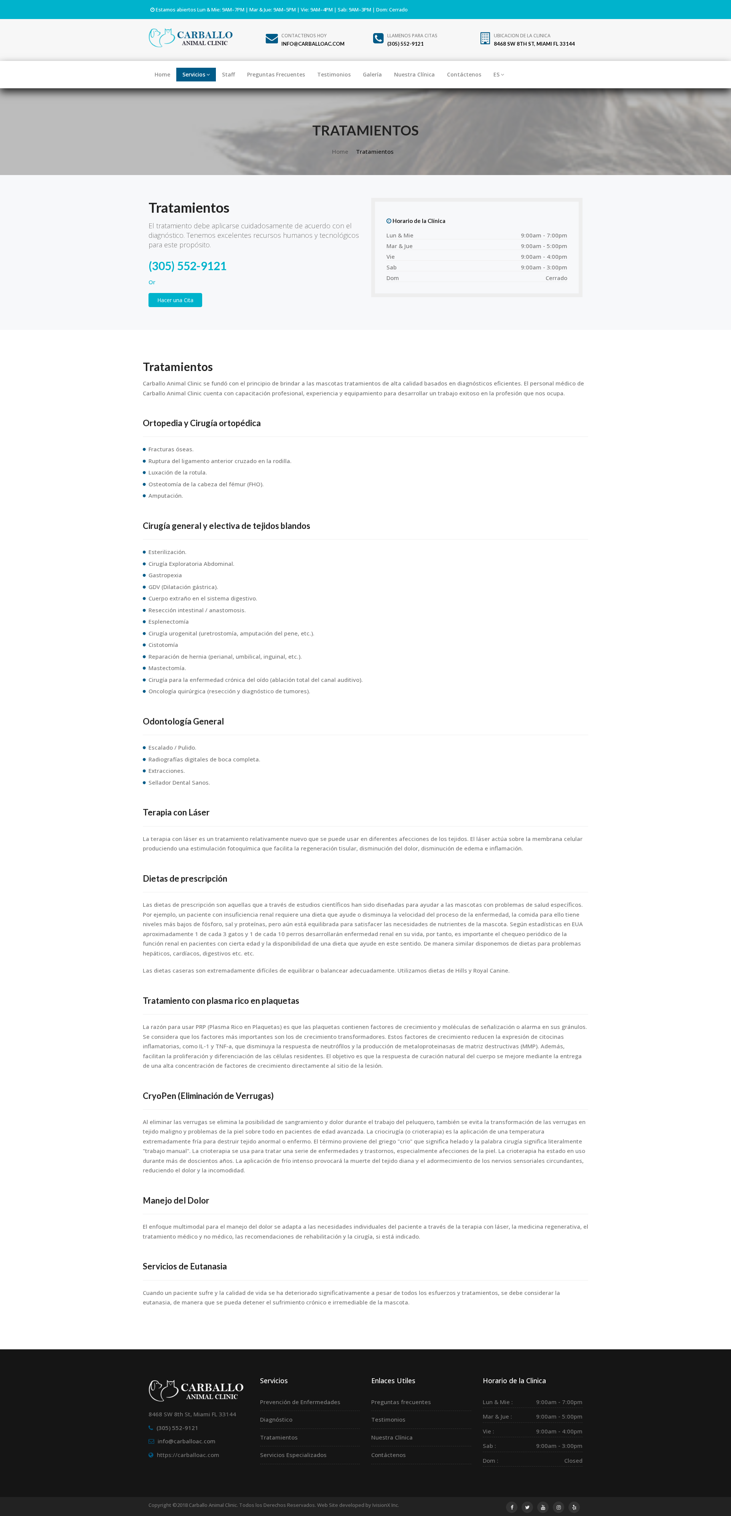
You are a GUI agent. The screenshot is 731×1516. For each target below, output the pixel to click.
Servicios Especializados (293, 1455)
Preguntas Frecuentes (276, 74)
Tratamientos (279, 1437)
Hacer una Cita (175, 300)
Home (162, 74)
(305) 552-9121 (187, 265)
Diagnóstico (276, 1419)
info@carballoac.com (186, 1441)
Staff (228, 74)
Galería (372, 74)
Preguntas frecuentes (401, 1402)
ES (496, 74)
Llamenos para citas (412, 39)
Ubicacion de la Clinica (534, 39)
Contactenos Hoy (313, 39)
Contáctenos (464, 74)
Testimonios (334, 74)
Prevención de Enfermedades (300, 1402)
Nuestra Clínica (414, 74)
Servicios (193, 74)
